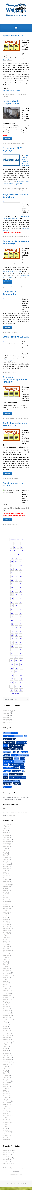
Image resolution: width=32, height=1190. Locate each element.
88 (16, 642)
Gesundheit (24, 752)
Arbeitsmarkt (19, 736)
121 (16, 683)
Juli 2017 (5, 1023)
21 (12, 562)
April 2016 (5, 1050)
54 (12, 602)
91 (16, 646)
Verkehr (25, 287)
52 (16, 598)
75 (12, 628)
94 (16, 650)
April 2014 (5, 1094)
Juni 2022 (5, 915)
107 (21, 664)
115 (16, 675)
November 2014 (7, 1081)
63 (12, 613)
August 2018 (6, 999)
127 (16, 690)
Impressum (16, 1171)
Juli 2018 (5, 1001)
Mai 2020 (5, 961)
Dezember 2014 (7, 1079)
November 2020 (7, 950)
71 (20, 620)
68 (21, 617)
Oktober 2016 (6, 1039)
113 (21, 672)
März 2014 (5, 1095)
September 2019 (7, 975)
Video (24, 778)
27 (12, 569)
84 (12, 639)
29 (21, 569)
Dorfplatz (18, 748)
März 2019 (5, 986)
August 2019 (6, 977)
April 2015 (5, 1072)
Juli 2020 (5, 957)
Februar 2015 (6, 1075)
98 (21, 653)
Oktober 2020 (6, 952)
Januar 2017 (6, 1034)
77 (20, 628)
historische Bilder (23, 755)
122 (21, 683)
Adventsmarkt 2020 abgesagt (12, 149)
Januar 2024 (6, 881)
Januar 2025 (6, 859)
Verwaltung (5, 96)
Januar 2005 (6, 1141)
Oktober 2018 (6, 995)
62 (20, 609)
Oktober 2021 (6, 930)
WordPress (25, 1183)
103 (16, 660)
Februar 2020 (6, 966)
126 (11, 690)
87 (12, 642)
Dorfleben (22, 236)
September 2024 (7, 866)
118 (16, 679)
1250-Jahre (6, 733)
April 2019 (5, 984)
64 (16, 613)
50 (21, 595)
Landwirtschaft (20, 761)
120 (11, 683)
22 (16, 562)
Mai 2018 (5, 1004)
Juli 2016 (5, 1044)
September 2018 (7, 997)
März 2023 (5, 899)
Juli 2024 (5, 870)
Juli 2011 (5, 1126)
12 (18, 551)
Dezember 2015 (7, 1057)
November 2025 (7, 841)
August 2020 (6, 955)
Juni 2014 (5, 1090)
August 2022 (6, 912)
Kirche (24, 94)
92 (20, 646)
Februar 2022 (6, 923)
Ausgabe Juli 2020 (11, 360)
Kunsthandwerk (6, 189)
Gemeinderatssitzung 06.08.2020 (13, 484)
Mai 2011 (5, 1128)
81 (12, 635)
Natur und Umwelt (16, 765)
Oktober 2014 (6, 1083)
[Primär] (16, 28)
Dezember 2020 (7, 948)
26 (21, 565)
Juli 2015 (5, 1066)
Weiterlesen (7, 138)
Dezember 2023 (7, 883)
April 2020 (5, 963)
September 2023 (7, 888)
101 (21, 657)
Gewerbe (6, 755)
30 (12, 573)
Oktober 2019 (6, 974)
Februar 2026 (6, 836)
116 (21, 675)
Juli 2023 (5, 892)
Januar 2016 (6, 1055)
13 (22, 551)
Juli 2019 (5, 979)
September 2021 (7, 932)
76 (16, 628)
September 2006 (7, 1135)
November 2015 (7, 1059)
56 (21, 602)
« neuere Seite (14, 540)
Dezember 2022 (7, 905)
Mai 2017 (5, 1026)
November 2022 (7, 906)
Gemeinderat (8, 524)
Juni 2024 (5, 872)
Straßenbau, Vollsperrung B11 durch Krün (15, 424)
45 (12, 591)
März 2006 (5, 1137)
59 (21, 606)
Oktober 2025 (6, 843)
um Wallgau (21, 188)
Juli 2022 (5, 914)
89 (21, 642)
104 (21, 660)
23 (20, 562)
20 (20, 558)
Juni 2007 (5, 1133)
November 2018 (7, 994)
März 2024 (5, 877)
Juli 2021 (5, 935)
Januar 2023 (6, 903)
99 (11, 657)
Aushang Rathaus (9, 94)
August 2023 (6, 890)
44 (21, 587)
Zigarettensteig (7, 787)
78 (12, 631)
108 (11, 668)
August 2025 (6, 846)
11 (14, 551)
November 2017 (7, 1015)
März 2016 (5, 1052)
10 (10, 551)
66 (12, 617)
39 (12, 584)
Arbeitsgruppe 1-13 (8, 736)
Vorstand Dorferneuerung (11, 781)
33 (12, 576)
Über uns (9, 809)
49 (16, 595)
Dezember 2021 (7, 926)
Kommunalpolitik (7, 717)
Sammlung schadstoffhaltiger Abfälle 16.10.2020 (15, 379)
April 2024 (5, 876)
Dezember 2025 (7, 839)
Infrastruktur (8, 758)
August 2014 (6, 1086)
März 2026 (5, 834)
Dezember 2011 (7, 1123)
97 (16, 653)
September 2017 (7, 1019)
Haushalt (14, 755)
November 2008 (7, 1132)
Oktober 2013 (6, 1103)
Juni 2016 (5, 1046)
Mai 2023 (5, 895)
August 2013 (6, 1104)
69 (12, 620)
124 (16, 686)
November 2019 (7, 972)
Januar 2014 (6, 1099)
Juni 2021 (5, 937)
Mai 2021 (5, 939)
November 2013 (7, 1101)
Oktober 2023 (6, 886)
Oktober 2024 (6, 865)
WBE (4, 809)
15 (14, 554)
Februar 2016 (6, 1053)
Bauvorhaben (9, 739)
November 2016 (7, 1037)
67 (16, 617)
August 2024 (6, 868)
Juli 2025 (5, 848)
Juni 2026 (5, 828)
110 (21, 668)
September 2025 (7, 845)
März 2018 (5, 1008)
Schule (22, 143)
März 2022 (5, 921)
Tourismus (16, 771)
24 (12, 565)
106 (16, 664)
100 (16, 657)
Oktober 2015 (6, 1061)
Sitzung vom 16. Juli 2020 (12, 271)
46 (16, 591)
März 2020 (5, 964)
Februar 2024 (6, 879)
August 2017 (6, 1021)
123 (11, 686)
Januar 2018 (6, 1012)
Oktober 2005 (6, 1139)
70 (16, 620)
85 (16, 639)
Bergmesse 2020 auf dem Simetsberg (15, 195)
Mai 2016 (5, 1048)
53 (20, 598)
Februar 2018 (6, 1010)
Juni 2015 (5, 1068)
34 (16, 576)
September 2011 (7, 1124)
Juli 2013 (5, 1106)
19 (16, 558)
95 (21, 650)
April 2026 (5, 832)
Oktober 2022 (6, 908)
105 (11, 664)
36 (12, 580)
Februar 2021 (6, 945)
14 (10, 554)
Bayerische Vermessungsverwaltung (19, 1168)
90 (12, 646)
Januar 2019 (6, 990)
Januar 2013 (6, 1113)
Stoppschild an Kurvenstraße (10, 292)
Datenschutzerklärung (16, 1174)
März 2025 (5, 856)
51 (12, 598)
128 (21, 690)
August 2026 (6, 825)
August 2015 (6, 1064)
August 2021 (6, 934)
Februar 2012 (6, 1121)
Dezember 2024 (7, 861)
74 (20, 624)
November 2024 (7, 863)
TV (23, 771)
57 (12, 606)
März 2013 (5, 1110)
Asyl (25, 736)
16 (18, 554)
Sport (22, 768)
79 (16, 631)
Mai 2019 (5, 983)
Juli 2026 (5, 826)
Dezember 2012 (7, 1115)
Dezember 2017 (7, 1014)
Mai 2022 (5, 917)
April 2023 (5, 897)
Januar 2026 (6, 837)
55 (16, 602)
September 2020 (7, 954)
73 (16, 624)
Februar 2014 (6, 1097)
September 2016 (7, 1041)
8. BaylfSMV (7, 60)
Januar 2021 (6, 946)
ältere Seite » (16, 694)
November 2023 (7, 885)
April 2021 (5, 941)
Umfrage (5, 774)
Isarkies (16, 758)
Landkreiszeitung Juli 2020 (16, 337)
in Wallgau (17, 94)
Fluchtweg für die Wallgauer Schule (11, 102)
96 (12, 653)
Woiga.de (7, 784)
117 (12, 679)
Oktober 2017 (6, 1017)
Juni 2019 (5, 981)
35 (21, 576)
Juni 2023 (5, 894)
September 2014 (7, 1084)
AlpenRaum (14, 733)
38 (21, 580)
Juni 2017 (5, 1024)
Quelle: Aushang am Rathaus (12, 90)
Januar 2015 (6, 1077)
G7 (18, 752)
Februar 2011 (6, 1130)
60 (12, 609)
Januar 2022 (6, 925)
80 (21, 631)
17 (22, 554)
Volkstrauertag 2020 (13, 35)
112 (16, 672)
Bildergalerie (16, 143)
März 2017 (5, 1030)
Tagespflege (7, 771)
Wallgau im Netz (7, 723)
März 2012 (5, 1119)
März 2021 (5, 943)
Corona (5, 745)
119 (21, 679)
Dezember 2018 (7, 992)
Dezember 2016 (7, 1035)
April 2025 (5, 854)
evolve (5, 1183)
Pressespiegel (14, 188)
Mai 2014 (5, 1092)
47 (21, 591)
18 (12, 558)
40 (16, 584)
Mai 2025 (5, 852)
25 (16, 565)
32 (20, 573)
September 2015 (7, 1063)
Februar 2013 (6, 1112)
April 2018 (5, 1006)
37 (16, 580)
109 (16, 668)
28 (16, 569)
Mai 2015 (5, 1070)
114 (12, 675)
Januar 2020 (6, 968)
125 (21, 686)
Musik (5, 765)
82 (16, 635)
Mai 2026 (5, 830)
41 (20, 584)
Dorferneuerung (7, 712)
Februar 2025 (6, 857)
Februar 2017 (6, 1032)
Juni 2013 (5, 1108)
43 (16, 587)
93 (12, 650)
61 (16, 609)
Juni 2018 (5, 1003)
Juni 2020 (5, 959)
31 (16, 573)
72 (12, 624)
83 (20, 635)
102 (11, 660)
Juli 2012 (5, 1117)
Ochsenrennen (7, 768)
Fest (14, 752)
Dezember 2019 (7, 970)
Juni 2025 (5, 850)
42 (12, 587)
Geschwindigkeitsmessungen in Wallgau (16, 242)
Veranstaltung (14, 189)
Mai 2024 (5, 874)
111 (12, 672)
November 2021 (7, 928)
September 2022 (7, 910)
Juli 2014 (5, 1088)
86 (21, 639)
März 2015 (5, 1073)
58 (16, 606)
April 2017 (5, 1028)
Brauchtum (17, 236)
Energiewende (7, 752)
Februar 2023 (6, 901)
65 (21, 613)
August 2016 (6, 1043)
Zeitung (21, 189)
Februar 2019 (6, 988)
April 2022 (5, 919)
